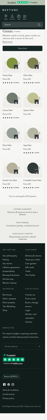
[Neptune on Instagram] (13, 385)
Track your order (32, 259)
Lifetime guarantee (11, 267)
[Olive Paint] (33, 63)
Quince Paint (28, 110)
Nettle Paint (7, 75)
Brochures (7, 294)
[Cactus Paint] (12, 98)
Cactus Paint (8, 110)
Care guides (30, 263)
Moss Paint (7, 145)
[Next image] (18, 63)
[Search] (39, 25)
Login (27, 310)
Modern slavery (9, 283)
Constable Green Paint (32, 180)
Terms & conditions (11, 390)
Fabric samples (9, 298)
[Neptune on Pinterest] (8, 385)
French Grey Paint (10, 180)
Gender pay (8, 279)
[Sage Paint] (33, 133)
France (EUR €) (10, 376)
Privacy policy (8, 398)
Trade (27, 271)
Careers (28, 322)
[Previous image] (5, 63)
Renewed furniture (11, 275)
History (6, 259)
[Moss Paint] (12, 133)
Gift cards (29, 267)
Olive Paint (27, 75)
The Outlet (30, 275)
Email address (10, 343)
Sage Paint (27, 145)
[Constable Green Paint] (33, 168)
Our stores (7, 263)
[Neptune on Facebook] (4, 385)
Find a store (30, 298)
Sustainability (9, 271)
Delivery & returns (33, 255)
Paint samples (9, 302)
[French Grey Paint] (12, 168)
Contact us (30, 294)
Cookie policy (8, 394)
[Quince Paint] (33, 98)
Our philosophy (10, 255)
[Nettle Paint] (12, 63)
